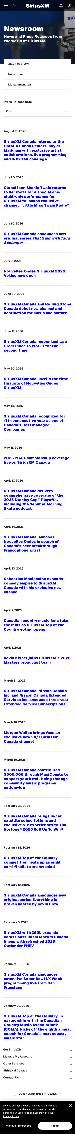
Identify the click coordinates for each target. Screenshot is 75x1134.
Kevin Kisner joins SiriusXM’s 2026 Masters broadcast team (37, 660)
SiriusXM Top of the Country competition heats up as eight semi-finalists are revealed (32, 862)
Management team (20, 84)
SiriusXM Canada (15, 1070)
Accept (55, 1125)
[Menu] (5, 5)
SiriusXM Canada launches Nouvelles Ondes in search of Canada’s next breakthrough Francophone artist (31, 544)
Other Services (13, 1063)
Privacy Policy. (11, 1116)
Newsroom (15, 74)
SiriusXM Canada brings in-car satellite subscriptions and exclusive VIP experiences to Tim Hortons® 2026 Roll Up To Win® (35, 823)
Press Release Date (18, 102)
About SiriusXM (18, 64)
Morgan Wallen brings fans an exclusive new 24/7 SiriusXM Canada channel (32, 737)
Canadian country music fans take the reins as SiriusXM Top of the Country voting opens (36, 625)
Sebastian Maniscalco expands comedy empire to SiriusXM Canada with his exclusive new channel (33, 585)
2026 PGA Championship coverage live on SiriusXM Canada (36, 460)
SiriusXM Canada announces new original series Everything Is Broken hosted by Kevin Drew (35, 899)
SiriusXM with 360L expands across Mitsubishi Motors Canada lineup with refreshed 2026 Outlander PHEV (36, 939)
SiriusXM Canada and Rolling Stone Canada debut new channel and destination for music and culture (37, 308)
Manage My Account (17, 1056)
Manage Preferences (18, 1125)
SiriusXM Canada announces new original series (37, 238)
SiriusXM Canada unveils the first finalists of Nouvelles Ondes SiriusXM (36, 383)
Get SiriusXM (12, 1049)
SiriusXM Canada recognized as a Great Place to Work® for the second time (35, 346)
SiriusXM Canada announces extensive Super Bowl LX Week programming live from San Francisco (33, 981)
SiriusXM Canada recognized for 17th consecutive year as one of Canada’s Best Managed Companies (34, 423)
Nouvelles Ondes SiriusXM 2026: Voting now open (35, 273)
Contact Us (11, 1077)
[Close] (70, 1105)
